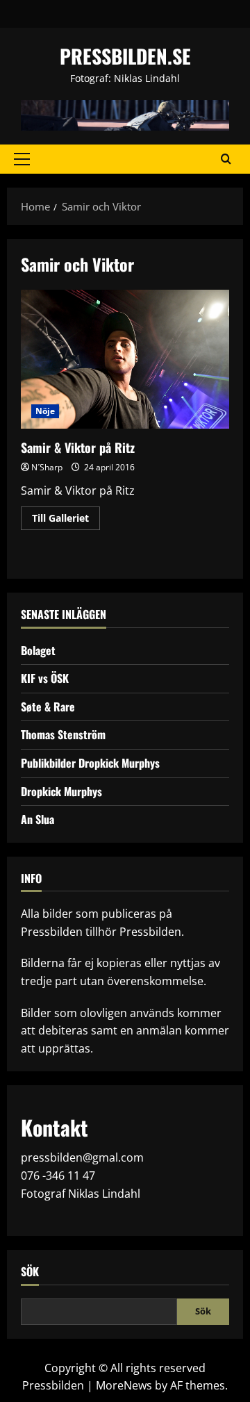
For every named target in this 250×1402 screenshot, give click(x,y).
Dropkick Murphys (61, 791)
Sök (30, 1272)
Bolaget (38, 650)
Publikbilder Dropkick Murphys (90, 762)
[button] (22, 159)
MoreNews (124, 1385)
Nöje (45, 411)
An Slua (37, 819)
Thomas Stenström (63, 734)
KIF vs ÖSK (45, 678)
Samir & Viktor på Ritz (125, 359)
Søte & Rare (48, 706)
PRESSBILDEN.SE (125, 56)
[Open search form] (226, 159)
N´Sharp (46, 467)
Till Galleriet (66, 520)
